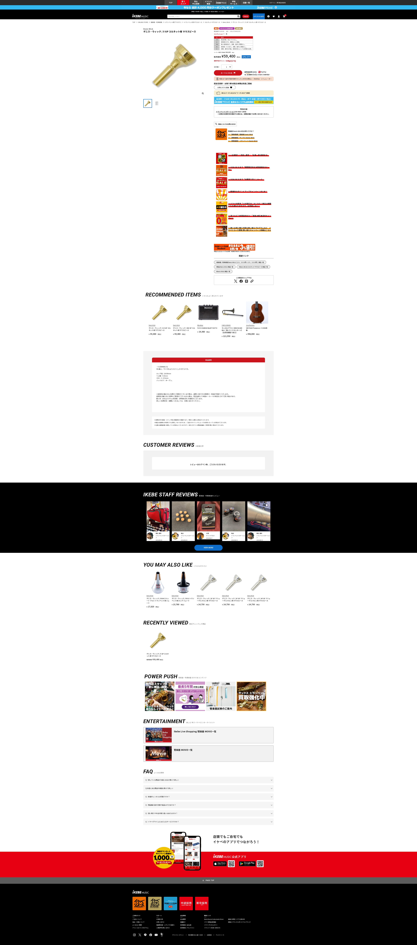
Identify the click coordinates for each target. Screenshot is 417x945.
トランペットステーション (225, 111)
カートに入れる (226, 73)
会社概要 (183, 919)
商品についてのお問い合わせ (227, 124)
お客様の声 (159, 919)
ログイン (272, 2)
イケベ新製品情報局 (210, 922)
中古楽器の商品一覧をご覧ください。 (209, 800)
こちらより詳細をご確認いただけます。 (179, 825)
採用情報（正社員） (186, 925)
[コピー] (252, 281)
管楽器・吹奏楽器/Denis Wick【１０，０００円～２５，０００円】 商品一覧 (240, 262)
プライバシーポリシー (178, 935)
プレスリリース (220, 935)
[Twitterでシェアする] (235, 281)
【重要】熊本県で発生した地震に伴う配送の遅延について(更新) (208, 11)
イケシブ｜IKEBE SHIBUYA (212, 928)
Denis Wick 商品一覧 (223, 271)
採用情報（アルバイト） (187, 928)
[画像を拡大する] (203, 93)
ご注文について (137, 919)
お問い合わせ (160, 922)
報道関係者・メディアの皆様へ (165, 925)
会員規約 (209, 935)
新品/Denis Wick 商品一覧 (225, 267)
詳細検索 (245, 16)
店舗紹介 (183, 922)
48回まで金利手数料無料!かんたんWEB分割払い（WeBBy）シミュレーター (245, 79)
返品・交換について (138, 922)
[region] (208, 644)
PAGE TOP (210, 880)
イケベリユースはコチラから (174, 817)
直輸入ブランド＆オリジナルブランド (239, 922)
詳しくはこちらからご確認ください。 (246, 808)
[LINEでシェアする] (246, 281)
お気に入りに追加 (223, 87)
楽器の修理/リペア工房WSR (236, 919)
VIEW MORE (208, 548)
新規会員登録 (281, 2)
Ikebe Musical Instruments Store (213, 919)
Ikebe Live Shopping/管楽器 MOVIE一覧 (195, 731)
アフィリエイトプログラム (140, 928)
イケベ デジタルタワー (211, 925)
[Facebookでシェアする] (241, 281)
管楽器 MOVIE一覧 (183, 749)
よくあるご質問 (137, 925)
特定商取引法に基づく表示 (195, 935)
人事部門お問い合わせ (163, 928)
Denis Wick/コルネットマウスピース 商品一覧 (254, 267)
